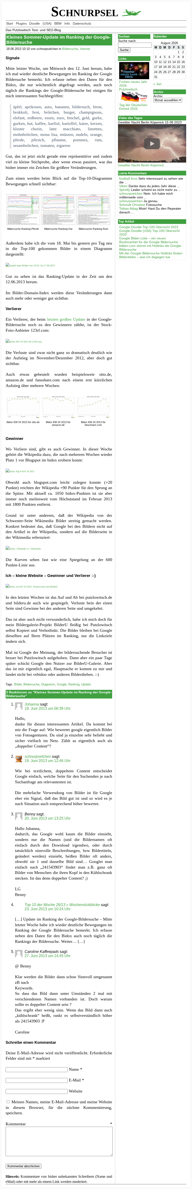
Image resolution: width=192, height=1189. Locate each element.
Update (86, 684)
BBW (58, 23)
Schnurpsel (86, 11)
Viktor (123, 186)
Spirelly (124, 190)
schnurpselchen (38, 756)
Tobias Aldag (128, 208)
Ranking (73, 684)
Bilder (18, 684)
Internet (85, 49)
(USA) (47, 23)
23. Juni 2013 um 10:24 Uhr (47, 909)
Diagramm (48, 684)
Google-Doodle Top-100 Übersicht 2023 (148, 227)
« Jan (157, 84)
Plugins (21, 23)
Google (61, 684)
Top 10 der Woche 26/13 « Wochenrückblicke (62, 905)
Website (75, 1091)
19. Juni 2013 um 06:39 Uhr (47, 708)
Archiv (157, 96)
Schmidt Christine (132, 205)
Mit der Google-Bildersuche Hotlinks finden (150, 253)
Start (9, 23)
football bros (128, 178)
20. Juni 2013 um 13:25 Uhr (47, 818)
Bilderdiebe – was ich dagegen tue (144, 257)
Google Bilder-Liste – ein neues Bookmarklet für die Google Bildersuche (148, 240)
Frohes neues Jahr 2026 (133, 83)
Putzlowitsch (128, 89)
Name (75, 1069)
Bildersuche (70, 49)
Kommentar (59, 1124)
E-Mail (76, 1080)
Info (67, 23)
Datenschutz (82, 23)
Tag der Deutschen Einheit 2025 (133, 107)
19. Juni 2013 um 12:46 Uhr (47, 761)
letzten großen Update (66, 319)
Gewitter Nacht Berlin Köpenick (141, 165)
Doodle (34, 23)
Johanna (32, 704)
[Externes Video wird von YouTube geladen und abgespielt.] (152, 143)
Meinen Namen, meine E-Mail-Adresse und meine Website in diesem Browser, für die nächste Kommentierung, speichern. (59, 1107)
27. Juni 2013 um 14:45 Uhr (47, 956)
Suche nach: (127, 41)
